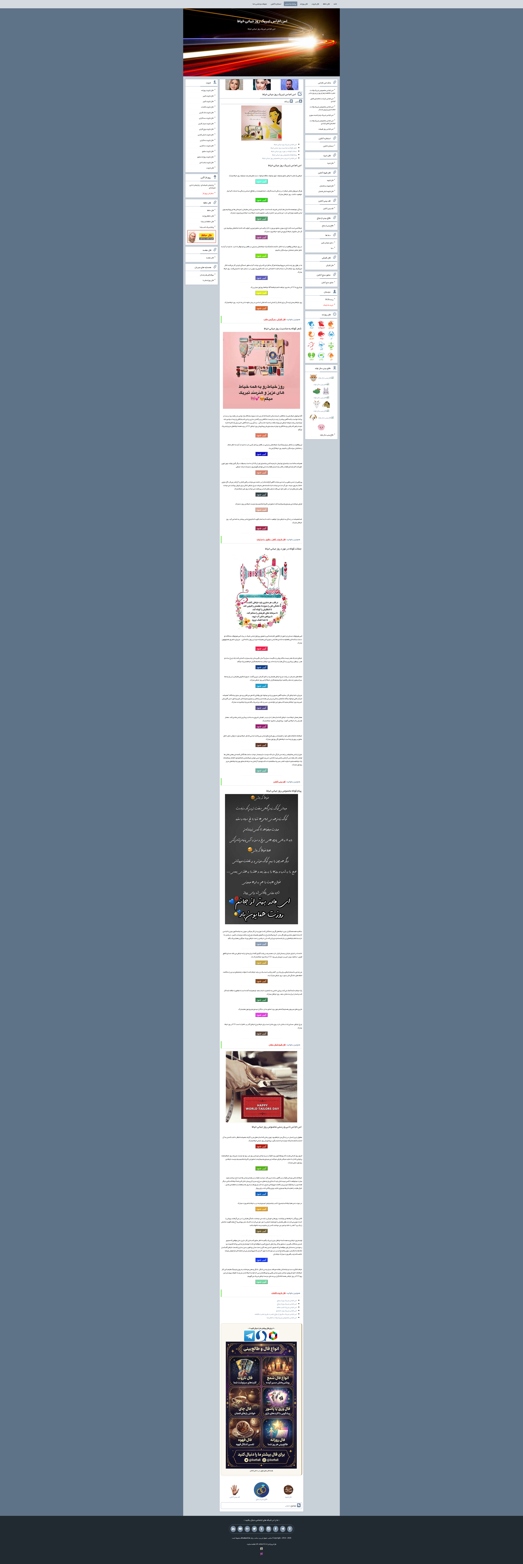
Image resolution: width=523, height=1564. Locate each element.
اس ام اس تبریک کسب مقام (287, 1307)
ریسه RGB (329, 299)
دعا (332, 248)
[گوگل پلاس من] (247, 1529)
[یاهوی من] (290, 1529)
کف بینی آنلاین (328, 208)
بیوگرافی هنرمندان (207, 275)
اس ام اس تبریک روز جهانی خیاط (262, 21)
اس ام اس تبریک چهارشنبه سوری (321, 115)
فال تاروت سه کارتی (206, 118)
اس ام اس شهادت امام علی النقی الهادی (322, 99)
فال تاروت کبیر (208, 96)
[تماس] (261, 1529)
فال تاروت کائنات (207, 107)
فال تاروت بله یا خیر (206, 162)
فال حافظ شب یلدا (207, 221)
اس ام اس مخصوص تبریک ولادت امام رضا (282, 1317)
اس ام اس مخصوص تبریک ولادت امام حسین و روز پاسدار (322, 108)
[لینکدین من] (233, 1529)
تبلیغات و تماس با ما (260, 4)
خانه (335, 4)
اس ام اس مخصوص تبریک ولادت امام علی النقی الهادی (322, 122)
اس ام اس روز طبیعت (325, 129)
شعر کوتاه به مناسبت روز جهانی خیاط (284, 148)
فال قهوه (330, 180)
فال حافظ (326, 4)
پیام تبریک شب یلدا (207, 227)
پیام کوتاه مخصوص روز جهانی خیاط (284, 155)
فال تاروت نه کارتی (207, 140)
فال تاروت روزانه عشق (205, 157)
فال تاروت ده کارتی (207, 146)
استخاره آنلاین (276, 4)
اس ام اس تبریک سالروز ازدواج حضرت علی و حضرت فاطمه (276, 1314)
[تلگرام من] (282, 1529)
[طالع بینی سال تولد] (321, 403)
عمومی (287, 1506)
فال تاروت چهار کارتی (206, 123)
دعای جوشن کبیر (327, 242)
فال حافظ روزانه (208, 216)
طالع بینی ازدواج (327, 225)
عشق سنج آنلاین (327, 282)
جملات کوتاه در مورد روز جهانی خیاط (284, 151)
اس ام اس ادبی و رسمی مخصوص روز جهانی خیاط (279, 158)
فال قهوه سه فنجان (326, 186)
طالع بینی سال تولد (326, 435)
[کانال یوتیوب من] (240, 1529)
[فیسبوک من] (275, 1529)
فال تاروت (315, 4)
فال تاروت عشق (208, 151)
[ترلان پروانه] (262, 85)
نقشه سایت (251, 1544)
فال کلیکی (329, 265)
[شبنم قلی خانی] (234, 85)
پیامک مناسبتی (290, 4)
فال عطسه (210, 258)
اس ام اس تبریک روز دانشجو (286, 1311)
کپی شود (261, 181)
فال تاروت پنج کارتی (206, 129)
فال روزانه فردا (208, 280)
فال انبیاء (330, 163)
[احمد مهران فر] (289, 85)
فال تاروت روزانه (207, 90)
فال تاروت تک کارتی (206, 112)
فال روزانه (304, 4)
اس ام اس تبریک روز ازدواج (287, 1300)
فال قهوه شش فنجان (325, 191)
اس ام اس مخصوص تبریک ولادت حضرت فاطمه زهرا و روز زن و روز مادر (321, 91)
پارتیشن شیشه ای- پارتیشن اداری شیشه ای (202, 186)
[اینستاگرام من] (268, 1529)
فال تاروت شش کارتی (206, 134)
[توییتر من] (254, 1529)
